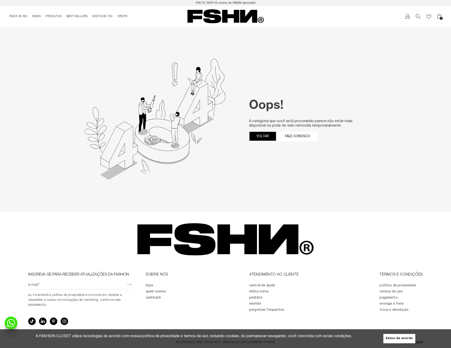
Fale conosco (297, 136)
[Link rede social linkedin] (43, 321)
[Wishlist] (428, 16)
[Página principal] (225, 16)
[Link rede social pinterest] (53, 321)
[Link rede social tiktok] (32, 321)
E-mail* (34, 285)
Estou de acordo (399, 338)
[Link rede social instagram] (64, 321)
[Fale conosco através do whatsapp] (11, 323)
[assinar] (129, 285)
